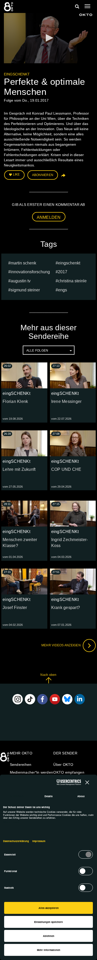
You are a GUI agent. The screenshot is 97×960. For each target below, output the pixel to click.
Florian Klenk (15, 401)
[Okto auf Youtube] (55, 699)
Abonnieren (43, 175)
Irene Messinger (66, 401)
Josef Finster (15, 607)
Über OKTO (63, 764)
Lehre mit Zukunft (19, 469)
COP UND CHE (66, 469)
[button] (48, 38)
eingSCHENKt (17, 74)
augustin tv (21, 281)
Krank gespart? (65, 607)
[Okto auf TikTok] (30, 699)
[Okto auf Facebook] (42, 699)
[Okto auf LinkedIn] (79, 699)
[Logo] (86, 14)
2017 (62, 272)
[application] (48, 38)
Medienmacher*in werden (31, 772)
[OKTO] (9, 6)
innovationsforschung (30, 272)
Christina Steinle (72, 281)
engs (62, 290)
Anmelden (49, 217)
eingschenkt (69, 263)
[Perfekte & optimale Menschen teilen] (63, 177)
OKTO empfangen (68, 772)
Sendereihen (21, 764)
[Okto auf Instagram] (17, 699)
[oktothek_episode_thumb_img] (24, 375)
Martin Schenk (23, 263)
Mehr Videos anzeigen (61, 645)
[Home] (5, 758)
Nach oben (48, 675)
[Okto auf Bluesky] (67, 699)
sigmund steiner (25, 290)
